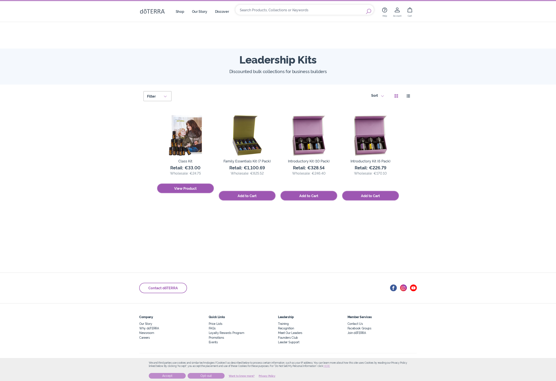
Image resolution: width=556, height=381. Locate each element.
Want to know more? (242, 376)
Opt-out (206, 376)
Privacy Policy (267, 376)
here (326, 366)
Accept (167, 376)
